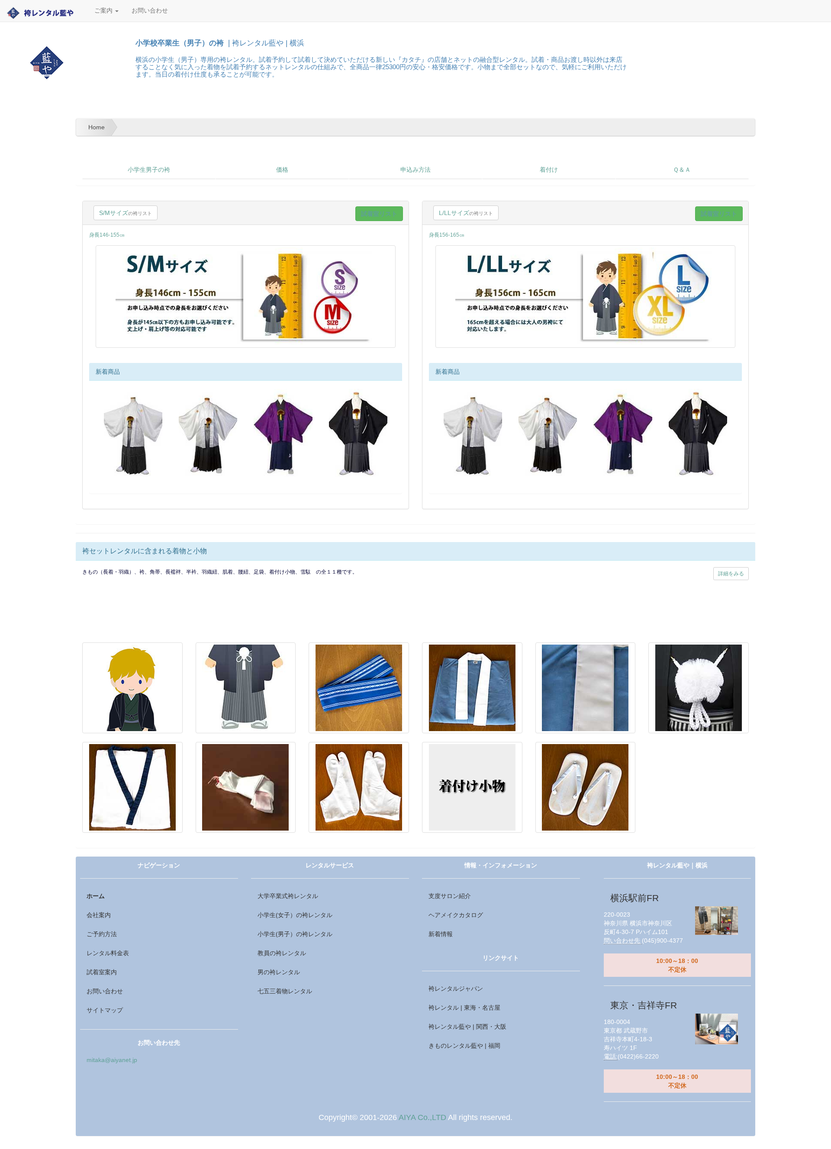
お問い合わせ (150, 10)
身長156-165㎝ (446, 235)
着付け (549, 170)
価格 (282, 170)
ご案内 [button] (104, 10)
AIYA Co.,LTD (422, 1117)
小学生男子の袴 (149, 170)
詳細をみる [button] (731, 574)
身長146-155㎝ (107, 235)
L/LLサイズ (466, 212)
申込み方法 (415, 170)
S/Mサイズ (125, 212)
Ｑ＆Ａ (682, 170)
